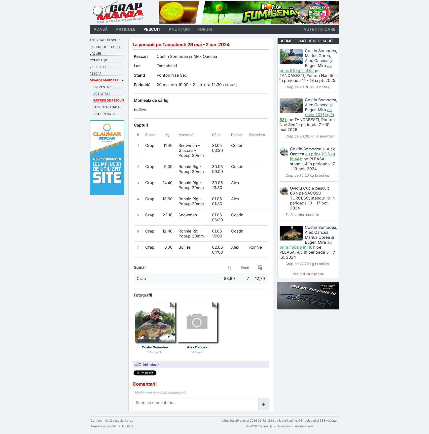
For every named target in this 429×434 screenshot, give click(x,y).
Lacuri (95, 53)
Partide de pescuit (105, 47)
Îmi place (151, 364)
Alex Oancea (205, 56)
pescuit (152, 29)
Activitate (101, 94)
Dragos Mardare (104, 80)
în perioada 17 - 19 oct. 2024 (312, 166)
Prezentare (102, 87)
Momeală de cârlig (151, 100)
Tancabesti (167, 65)
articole (126, 29)
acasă (101, 29)
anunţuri (179, 29)
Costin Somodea (172, 56)
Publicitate (125, 426)
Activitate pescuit (105, 40)
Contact (96, 420)
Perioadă (142, 84)
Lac (137, 65)
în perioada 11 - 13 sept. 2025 (307, 80)
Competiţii (98, 60)
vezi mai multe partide (308, 274)
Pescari (141, 56)
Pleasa (316, 158)
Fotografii (143, 295)
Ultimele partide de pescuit (306, 41)
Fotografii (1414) (107, 107)
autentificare (319, 29)
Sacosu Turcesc (305, 195)
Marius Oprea (317, 55)
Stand (139, 75)
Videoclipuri (100, 67)
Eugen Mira (315, 65)
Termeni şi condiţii (103, 426)
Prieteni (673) (104, 114)
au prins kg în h (306, 68)
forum (205, 29)
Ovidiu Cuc (300, 188)
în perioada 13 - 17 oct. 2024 (312, 203)
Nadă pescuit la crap (119, 420)
